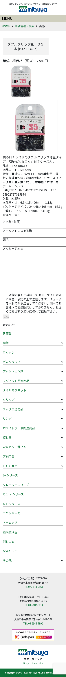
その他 (7, 560)
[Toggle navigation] (33, 18)
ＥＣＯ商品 (10, 466)
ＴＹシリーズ (11, 513)
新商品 (7, 333)
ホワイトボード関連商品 (19, 428)
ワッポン (8, 352)
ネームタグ (10, 522)
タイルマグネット (14, 390)
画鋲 (6, 343)
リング (7, 418)
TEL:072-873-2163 (33, 587)
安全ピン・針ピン (14, 447)
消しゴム (8, 541)
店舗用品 (8, 456)
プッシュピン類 (13, 371)
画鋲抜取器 (10, 532)
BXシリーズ (10, 475)
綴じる (7, 437)
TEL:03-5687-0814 (33, 605)
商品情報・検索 (24, 26)
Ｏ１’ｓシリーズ (13, 494)
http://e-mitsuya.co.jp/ (33, 663)
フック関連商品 (13, 409)
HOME (6, 26)
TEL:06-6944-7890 (33, 623)
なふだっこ (10, 551)
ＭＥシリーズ (11, 503)
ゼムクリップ (11, 361)
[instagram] (33, 635)
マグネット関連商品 (16, 380)
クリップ (8, 399)
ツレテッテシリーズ (16, 485)
